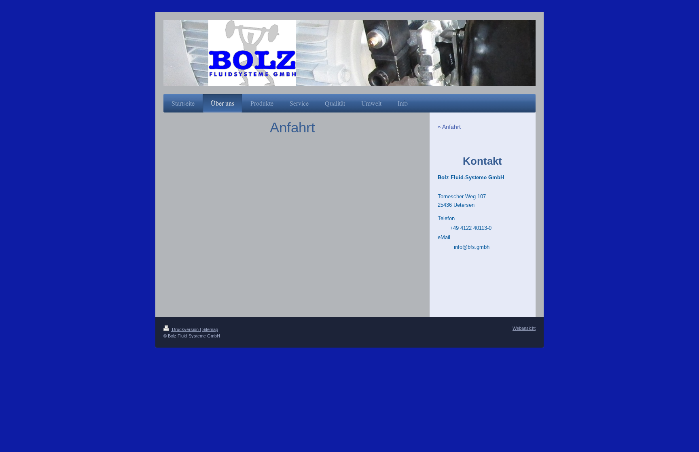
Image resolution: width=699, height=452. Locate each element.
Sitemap (210, 329)
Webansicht (524, 328)
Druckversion (185, 329)
